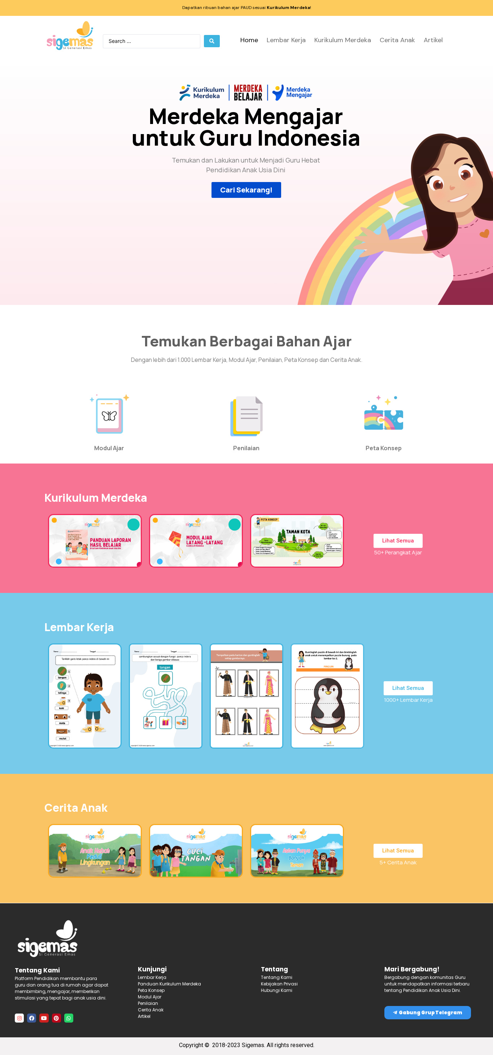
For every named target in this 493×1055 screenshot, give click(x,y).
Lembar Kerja (286, 40)
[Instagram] (19, 1018)
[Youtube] (43, 1018)
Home (249, 40)
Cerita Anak (397, 40)
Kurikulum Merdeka (342, 40)
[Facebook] (31, 1018)
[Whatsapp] (68, 1018)
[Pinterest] (56, 1018)
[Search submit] (212, 41)
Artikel (433, 40)
